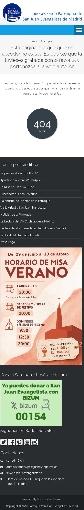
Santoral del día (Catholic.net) (19, 235)
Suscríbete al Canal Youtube (18, 194)
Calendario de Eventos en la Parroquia (25, 201)
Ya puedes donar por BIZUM (19, 173)
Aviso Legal (8, 242)
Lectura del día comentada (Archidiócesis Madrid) (33, 228)
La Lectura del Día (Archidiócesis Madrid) (27, 221)
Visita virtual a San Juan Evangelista (23, 207)
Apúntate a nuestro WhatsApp (20, 180)
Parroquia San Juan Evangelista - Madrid (53, 506)
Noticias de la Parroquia (15, 214)
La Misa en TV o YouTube (17, 187)
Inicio (35, 41)
